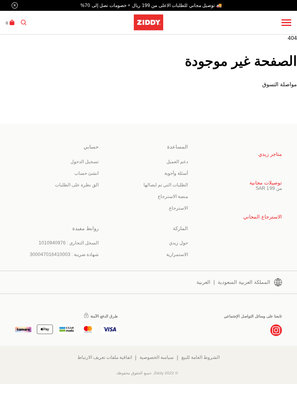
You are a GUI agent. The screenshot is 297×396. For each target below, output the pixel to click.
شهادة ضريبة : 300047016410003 (64, 254)
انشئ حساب (86, 173)
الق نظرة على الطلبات (77, 185)
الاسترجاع (178, 208)
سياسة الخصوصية (157, 357)
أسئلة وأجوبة (176, 173)
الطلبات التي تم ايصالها (165, 185)
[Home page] (148, 22)
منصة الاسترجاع (173, 196)
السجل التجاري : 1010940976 (69, 243)
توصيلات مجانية (265, 182)
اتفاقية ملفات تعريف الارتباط (104, 357)
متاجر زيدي (270, 154)
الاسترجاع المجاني (262, 216)
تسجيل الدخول (84, 161)
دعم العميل (177, 161)
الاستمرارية (177, 254)
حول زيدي (178, 243)
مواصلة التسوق (279, 84)
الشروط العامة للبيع (200, 357)
